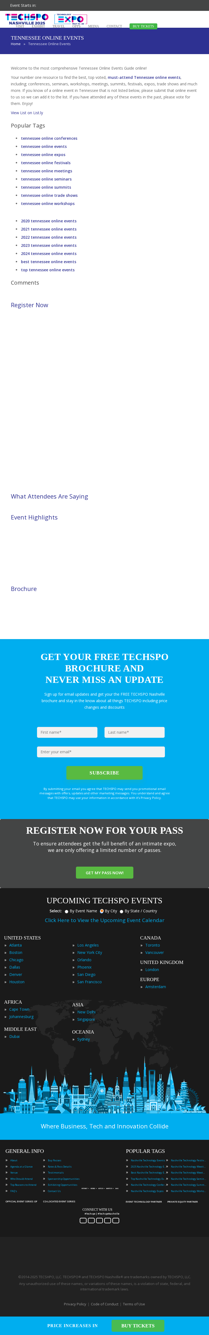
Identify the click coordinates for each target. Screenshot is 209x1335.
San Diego (86, 974)
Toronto (152, 945)
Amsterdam (155, 986)
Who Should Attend (21, 1179)
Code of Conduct (104, 1304)
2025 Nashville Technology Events (148, 1166)
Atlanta (15, 945)
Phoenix (84, 967)
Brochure (24, 588)
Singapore (86, 1019)
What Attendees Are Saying (49, 496)
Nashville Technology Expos (147, 1191)
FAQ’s (13, 1191)
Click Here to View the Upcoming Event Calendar (104, 920)
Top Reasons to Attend (23, 1185)
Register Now (29, 305)
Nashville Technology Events (148, 1160)
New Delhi (86, 1012)
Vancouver (154, 952)
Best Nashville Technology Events (148, 1172)
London (152, 969)
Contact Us (54, 1191)
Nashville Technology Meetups (188, 1172)
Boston (15, 952)
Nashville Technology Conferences (148, 1185)
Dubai (14, 1036)
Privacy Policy (75, 1304)
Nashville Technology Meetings (188, 1166)
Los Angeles (88, 945)
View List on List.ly (27, 112)
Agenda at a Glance (21, 1166)
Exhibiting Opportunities (62, 1185)
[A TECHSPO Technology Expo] (101, 1182)
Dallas (14, 967)
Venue (14, 1172)
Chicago (16, 959)
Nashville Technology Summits (188, 1185)
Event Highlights (34, 517)
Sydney (83, 1039)
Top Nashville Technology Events (148, 1179)
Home (16, 43)
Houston (16, 981)
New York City (89, 952)
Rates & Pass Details (60, 1166)
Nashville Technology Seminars (188, 1179)
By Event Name (83, 910)
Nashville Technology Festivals (188, 1160)
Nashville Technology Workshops (188, 1191)
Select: (56, 910)
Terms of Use (134, 1304)
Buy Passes (54, 1160)
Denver (15, 974)
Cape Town (19, 1009)
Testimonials (56, 1172)
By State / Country (141, 910)
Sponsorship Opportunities (63, 1179)
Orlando (84, 959)
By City (111, 910)
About (13, 1160)
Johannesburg (21, 1016)
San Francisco (89, 981)
